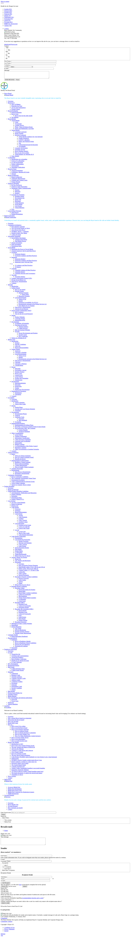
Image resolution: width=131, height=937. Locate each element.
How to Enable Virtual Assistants (24, 467)
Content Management (21, 465)
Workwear (11, 702)
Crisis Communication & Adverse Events (23, 481)
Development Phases (21, 414)
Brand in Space (12, 169)
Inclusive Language (20, 135)
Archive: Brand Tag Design (19, 557)
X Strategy (18, 267)
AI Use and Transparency (18, 107)
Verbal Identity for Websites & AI (24, 154)
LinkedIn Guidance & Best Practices (25, 270)
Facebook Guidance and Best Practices (26, 255)
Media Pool (7, 779)
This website (7, 820)
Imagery (17, 193)
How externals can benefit (15, 808)
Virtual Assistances (13, 452)
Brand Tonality (19, 133)
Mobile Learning (19, 444)
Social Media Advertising (18, 238)
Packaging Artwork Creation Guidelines (26, 576)
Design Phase (19, 407)
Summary (17, 510)
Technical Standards (24, 431)
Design (13, 315)
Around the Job (15, 654)
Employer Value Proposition (19, 186)
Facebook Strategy (20, 254)
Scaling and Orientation (21, 378)
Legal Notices (19, 376)
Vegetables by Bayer (17, 774)
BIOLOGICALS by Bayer (22, 556)
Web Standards (23, 420)
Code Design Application (18, 536)
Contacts (13, 283)
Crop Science (11, 501)
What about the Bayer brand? (16, 720)
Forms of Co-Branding (17, 161)
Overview (10, 101)
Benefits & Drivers (20, 459)
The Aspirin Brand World (18, 765)
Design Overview (24, 541)
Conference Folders (16, 681)
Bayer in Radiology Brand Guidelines (25, 643)
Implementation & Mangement (20, 460)
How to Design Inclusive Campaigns (25, 732)
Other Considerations (17, 433)
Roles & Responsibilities (22, 464)
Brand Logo (14, 506)
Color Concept (23, 520)
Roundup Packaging (20, 622)
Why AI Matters (15, 104)
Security (17, 331)
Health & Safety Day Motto (19, 233)
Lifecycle (17, 346)
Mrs (9, 50)
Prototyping (18, 386)
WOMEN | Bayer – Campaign (20, 231)
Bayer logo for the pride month (23, 115)
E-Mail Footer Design (17, 670)
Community (4, 918)
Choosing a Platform (21, 364)
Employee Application (10, 649)
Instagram (14, 257)
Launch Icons (19, 375)
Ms (9, 53)
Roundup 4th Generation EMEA (24, 609)
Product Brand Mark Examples (27, 597)
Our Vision (18, 628)
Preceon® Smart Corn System (19, 763)
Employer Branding (13, 183)
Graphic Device (19, 125)
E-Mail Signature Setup (18, 668)
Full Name (4, 856)
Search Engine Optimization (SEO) (21, 310)
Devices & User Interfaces (22, 644)
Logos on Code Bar (24, 526)
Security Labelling (16, 688)
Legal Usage (22, 601)
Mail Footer (11, 667)
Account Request (9, 795)
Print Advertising (16, 244)
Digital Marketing (16, 627)
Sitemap (3, 934)
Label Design (22, 546)
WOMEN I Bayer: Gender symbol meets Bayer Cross (26, 760)
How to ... (11, 724)
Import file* (4, 888)
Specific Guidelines (20, 344)
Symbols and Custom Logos (19, 180)
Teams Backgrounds (20, 554)
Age (20, 143)
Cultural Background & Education (28, 144)
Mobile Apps (11, 339)
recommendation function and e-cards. (32, 898)
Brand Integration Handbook (19, 636)
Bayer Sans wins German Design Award (22, 745)
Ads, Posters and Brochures (23, 560)
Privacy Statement (9, 929)
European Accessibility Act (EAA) (28, 302)
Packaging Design (24, 607)
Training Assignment (21, 436)
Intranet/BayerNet (20, 320)
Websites (10, 284)
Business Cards (15, 675)
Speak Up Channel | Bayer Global (21, 485)
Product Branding (9, 486)
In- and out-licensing (17, 162)
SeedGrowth (15, 758)
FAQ (12, 209)
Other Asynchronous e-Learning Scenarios (27, 449)
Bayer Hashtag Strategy (21, 151)
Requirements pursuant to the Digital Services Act (33, 304)
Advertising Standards (14, 236)
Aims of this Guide (20, 404)
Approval (17, 351)
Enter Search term (6, 812)
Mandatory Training (20, 447)
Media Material (12, 696)
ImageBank (14, 625)
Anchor (21, 515)
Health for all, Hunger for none (20, 660)
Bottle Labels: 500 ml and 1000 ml (28, 568)
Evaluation (18, 422)
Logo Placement (19, 523)
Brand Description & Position (27, 589)
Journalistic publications (18, 167)
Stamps (13, 689)
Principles (17, 368)
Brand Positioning (13, 111)
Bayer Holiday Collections (18, 659)
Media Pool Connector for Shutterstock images (21, 792)
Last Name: (7, 63)
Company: (7, 65)
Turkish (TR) (8, 25)
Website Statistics (23, 326)
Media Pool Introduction (15, 789)
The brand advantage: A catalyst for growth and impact (26, 773)
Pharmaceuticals (12, 638)
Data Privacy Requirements (19, 281)
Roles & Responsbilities (21, 347)
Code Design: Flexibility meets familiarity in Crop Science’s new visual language (34, 757)
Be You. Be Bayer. (16, 185)
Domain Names (19, 291)
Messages (17, 191)
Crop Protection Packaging (22, 539)
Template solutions (16, 677)
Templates (18, 410)
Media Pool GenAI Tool (15, 790)
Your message (5, 837)
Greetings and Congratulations (20, 656)
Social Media (18, 204)
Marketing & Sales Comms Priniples (21, 623)
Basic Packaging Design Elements (28, 565)
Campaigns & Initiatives (14, 225)
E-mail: (6, 68)
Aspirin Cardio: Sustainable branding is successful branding (28, 768)
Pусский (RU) (8, 22)
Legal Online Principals (14, 211)
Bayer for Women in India (18, 753)
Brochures (18, 201)
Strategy (17, 343)
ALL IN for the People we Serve (20, 228)
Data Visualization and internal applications (20, 697)
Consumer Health (13, 635)
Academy (7, 706)
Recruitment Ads (19, 198)
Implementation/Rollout (18, 423)
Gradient (21, 518)
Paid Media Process (20, 241)
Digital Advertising (16, 243)
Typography (18, 123)
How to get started (20, 289)
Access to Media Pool (14, 787)
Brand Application (9, 215)
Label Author (22, 580)
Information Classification (22, 438)
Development (15, 322)
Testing (17, 388)
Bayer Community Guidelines (19, 476)
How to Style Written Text (22, 734)
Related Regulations (17, 214)
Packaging (14, 496)
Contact (6, 28)
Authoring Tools (19, 417)
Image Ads (18, 199)
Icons (20, 615)
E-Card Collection (16, 662)
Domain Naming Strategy (22, 631)
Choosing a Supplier (20, 352)
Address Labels (15, 680)
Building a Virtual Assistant (22, 462)
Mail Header (11, 691)
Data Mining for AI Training (26, 305)
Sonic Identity (15, 156)
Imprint (21, 301)
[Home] (4, 89)
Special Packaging (24, 575)
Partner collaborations (17, 164)
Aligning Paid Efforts (21, 239)
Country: (6, 66)
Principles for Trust (16, 106)
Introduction (14, 286)
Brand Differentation (21, 512)
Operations (18, 394)
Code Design (15, 507)
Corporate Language (21, 132)
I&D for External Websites (22, 330)
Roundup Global (19, 588)
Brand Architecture (13, 175)
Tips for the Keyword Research (24, 314)
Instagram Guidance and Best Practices (26, 260)
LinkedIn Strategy (20, 272)
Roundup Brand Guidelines (19, 586)
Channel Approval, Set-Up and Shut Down (23, 251)
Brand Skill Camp (13, 723)
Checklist (17, 362)
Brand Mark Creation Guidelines (28, 593)
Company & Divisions (21, 148)
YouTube (14, 275)
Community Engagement (15, 475)
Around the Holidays (17, 657)
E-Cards (10, 652)
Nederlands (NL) (9, 17)
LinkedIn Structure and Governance (25, 273)
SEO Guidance (19, 312)
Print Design (22, 618)
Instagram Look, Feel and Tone (24, 262)
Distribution (18, 393)
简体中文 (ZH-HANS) (11, 24)
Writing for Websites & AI (18, 338)
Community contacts (6, 921)
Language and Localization (22, 441)
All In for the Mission (17, 749)
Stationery (11, 672)
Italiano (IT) (7, 15)
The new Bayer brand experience (20, 755)
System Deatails (23, 430)
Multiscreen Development (22, 389)
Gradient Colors (23, 522)
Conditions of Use (9, 927)
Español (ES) (8, 12)
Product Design (23, 620)
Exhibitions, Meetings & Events (20, 172)
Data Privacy (15, 212)
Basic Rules (25, 294)
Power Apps (14, 701)
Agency (21, 581)
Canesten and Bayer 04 (18, 766)
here (20, 884)
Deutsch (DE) (8, 11)
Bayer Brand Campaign (18, 226)
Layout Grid (22, 531)
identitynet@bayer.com (10, 44)
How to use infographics (18, 739)
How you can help (13, 721)
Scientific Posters (12, 694)
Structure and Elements (25, 543)
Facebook (14, 252)
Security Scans (23, 334)
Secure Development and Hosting (28, 333)
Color (16, 122)
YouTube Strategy (20, 276)
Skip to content (5, 1)
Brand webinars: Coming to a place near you (24, 761)
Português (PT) (8, 19)
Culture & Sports (16, 234)
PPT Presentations (13, 664)
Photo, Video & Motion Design (24, 127)
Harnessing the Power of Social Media (22, 249)
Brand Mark (22, 591)
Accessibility (22, 146)
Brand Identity (12, 119)
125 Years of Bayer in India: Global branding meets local (27, 771)
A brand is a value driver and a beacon (22, 750)
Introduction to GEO (17, 744)
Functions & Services (21, 325)
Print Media (18, 549)
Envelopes (14, 683)
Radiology (14, 639)
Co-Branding (11, 157)
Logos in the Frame (24, 528)
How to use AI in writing (22, 153)
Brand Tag (18, 559)
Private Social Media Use (18, 280)
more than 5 (7, 868)
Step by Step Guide (24, 533)
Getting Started (15, 288)
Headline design (19, 196)
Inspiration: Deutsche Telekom (20, 770)
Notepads (14, 685)
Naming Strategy (20, 372)
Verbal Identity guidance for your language (31, 136)
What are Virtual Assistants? (23, 455)
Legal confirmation (6, 900)
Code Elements (23, 517)
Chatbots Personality (17, 468)
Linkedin (13, 268)
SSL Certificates (23, 336)
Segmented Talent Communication (21, 188)
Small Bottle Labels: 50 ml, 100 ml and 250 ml (32, 567)
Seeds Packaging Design (22, 547)
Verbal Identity (15, 130)
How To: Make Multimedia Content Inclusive (28, 736)
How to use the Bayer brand (19, 728)
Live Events (18, 206)
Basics (13, 454)
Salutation (4, 877)
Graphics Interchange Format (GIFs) (21, 278)
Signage (13, 174)
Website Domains (23, 293)
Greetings (3, 861)
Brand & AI (11, 103)
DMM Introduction (13, 793)
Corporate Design (20, 318)
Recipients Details (6, 873)
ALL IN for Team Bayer (18, 230)
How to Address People (21, 731)
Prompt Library (15, 109)
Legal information (6, 896)
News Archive (12, 776)
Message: (7, 70)
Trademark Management (18, 178)
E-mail (2, 859)
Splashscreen (18, 380)
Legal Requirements (20, 297)
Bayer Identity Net (13, 804)
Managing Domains (24, 296)
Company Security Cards (18, 678)
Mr (9, 57)
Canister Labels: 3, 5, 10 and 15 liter (29, 570)
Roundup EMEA (20, 602)
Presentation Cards (16, 686)
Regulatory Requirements (22, 473)
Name (2, 879)
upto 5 (6, 865)
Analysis (17, 415)
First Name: (7, 61)
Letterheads (14, 673)
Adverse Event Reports (21, 309)
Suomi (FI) (7, 20)
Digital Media (19, 551)
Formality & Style (20, 149)
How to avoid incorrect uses (19, 741)
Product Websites (20, 317)
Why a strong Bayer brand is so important (19, 718)
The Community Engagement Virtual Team (23, 478)
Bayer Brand (7, 93)
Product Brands (15, 182)
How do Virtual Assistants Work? (24, 457)
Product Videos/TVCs (17, 499)
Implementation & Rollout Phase (24, 425)
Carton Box (22, 572)
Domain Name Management (23, 633)
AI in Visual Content (17, 752)
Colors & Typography (25, 594)
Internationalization (20, 383)
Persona (17, 190)
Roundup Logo (23, 604)
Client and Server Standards (23, 439)
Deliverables (18, 443)
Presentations (18, 538)
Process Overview (24, 578)
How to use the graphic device (20, 737)
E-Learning (11, 397)
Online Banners (19, 203)
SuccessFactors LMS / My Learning (25, 428)
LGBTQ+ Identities (24, 140)
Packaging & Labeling (21, 646)
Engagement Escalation (18, 480)
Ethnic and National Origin (26, 141)
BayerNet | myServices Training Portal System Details (30, 426)
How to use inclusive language (20, 729)
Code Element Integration (26, 535)
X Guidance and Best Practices (23, 265)
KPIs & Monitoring (20, 630)
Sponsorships (15, 165)
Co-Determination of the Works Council (26, 446)
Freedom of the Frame (25, 525)
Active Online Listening (18, 483)
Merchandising (23, 596)
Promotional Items (16, 246)
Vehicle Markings (13, 704)
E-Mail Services (23, 328)
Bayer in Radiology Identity (23, 641)
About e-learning (20, 402)
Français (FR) (8, 14)
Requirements (15, 470)
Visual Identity (15, 120)
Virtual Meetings (19, 207)
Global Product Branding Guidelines (18, 491)
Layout (17, 530)
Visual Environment (17, 170)
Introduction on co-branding (19, 159)
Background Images (13, 665)
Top (2, 935)
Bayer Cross (14, 114)
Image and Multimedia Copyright (24, 128)
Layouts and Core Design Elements (25, 409)
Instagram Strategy (20, 259)
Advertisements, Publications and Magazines (24, 493)
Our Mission (14, 117)
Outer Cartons (22, 573)
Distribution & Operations (18, 391)
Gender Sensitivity (24, 138)
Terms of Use (22, 299)
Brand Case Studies (13, 742)
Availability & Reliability (22, 323)
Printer (20, 583)
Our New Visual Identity (18, 502)
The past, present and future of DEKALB (23, 747)
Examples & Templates (17, 194)
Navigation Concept (20, 370)
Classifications (19, 365)
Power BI (14, 699)
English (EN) (8, 9)
